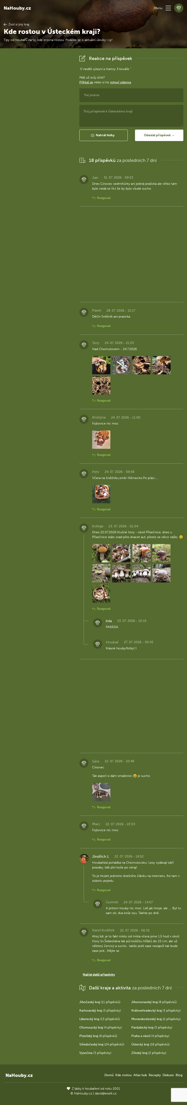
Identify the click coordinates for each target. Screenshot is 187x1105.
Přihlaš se (86, 82)
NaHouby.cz (17, 8)
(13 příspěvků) (99, 1019)
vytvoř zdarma (120, 82)
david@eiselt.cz (106, 1093)
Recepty (155, 1075)
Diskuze (168, 1075)
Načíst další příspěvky (99, 975)
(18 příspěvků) (150, 1044)
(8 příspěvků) (154, 1002)
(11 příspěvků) (99, 1002)
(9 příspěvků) (98, 1036)
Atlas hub (140, 1075)
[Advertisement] (38, 122)
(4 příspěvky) (100, 1027)
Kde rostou (123, 1075)
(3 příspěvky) (100, 1010)
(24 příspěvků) (101, 1044)
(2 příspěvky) (156, 1019)
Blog (179, 1075)
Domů (109, 1075)
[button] (168, 8)
